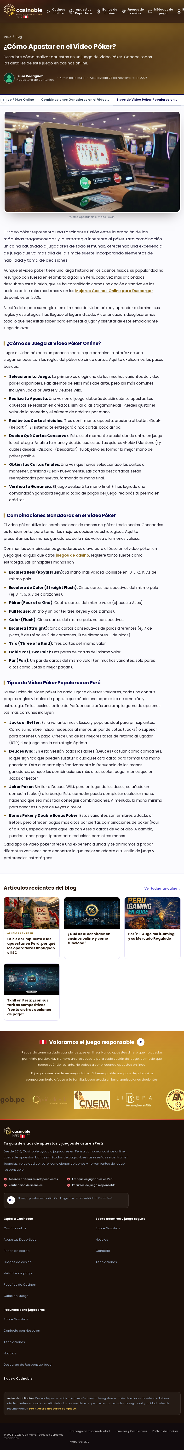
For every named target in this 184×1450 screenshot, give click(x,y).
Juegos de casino (18, 1262)
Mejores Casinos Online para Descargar (114, 290)
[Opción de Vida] (49, 1100)
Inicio (7, 37)
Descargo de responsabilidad (90, 1431)
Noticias (102, 1239)
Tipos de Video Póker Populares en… (146, 100)
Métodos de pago (18, 1273)
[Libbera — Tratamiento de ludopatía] (134, 1100)
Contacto (103, 1251)
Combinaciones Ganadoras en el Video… (75, 100)
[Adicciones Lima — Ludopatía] (91, 1100)
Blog (19, 37)
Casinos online (15, 1228)
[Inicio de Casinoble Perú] (23, 10)
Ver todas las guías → (162, 888)
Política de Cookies (165, 1431)
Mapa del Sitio (79, 1442)
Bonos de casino (17, 1251)
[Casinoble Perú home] (17, 1131)
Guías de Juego (16, 1296)
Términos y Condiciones (131, 1431)
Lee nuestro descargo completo (52, 1408)
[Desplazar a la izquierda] (3, 100)
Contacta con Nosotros (22, 1331)
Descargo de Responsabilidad (28, 1365)
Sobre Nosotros (108, 1228)
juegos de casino (72, 555)
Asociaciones (106, 1262)
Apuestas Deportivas (20, 1239)
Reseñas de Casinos (20, 1285)
